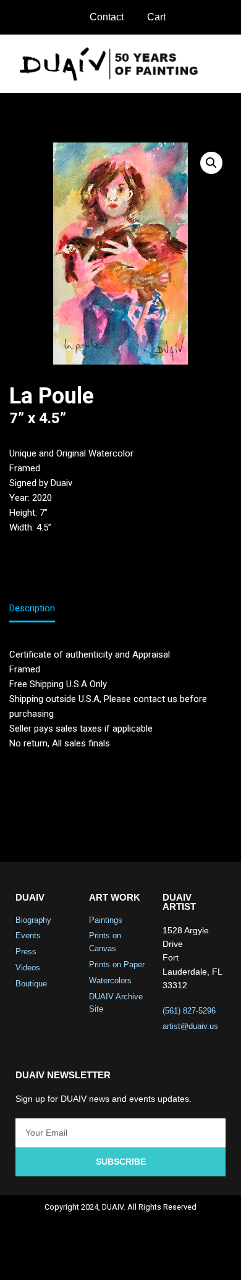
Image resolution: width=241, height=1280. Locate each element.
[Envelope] (170, 1259)
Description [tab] (32, 608)
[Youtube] (137, 1259)
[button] (223, 64)
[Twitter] (104, 1259)
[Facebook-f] (72, 1259)
